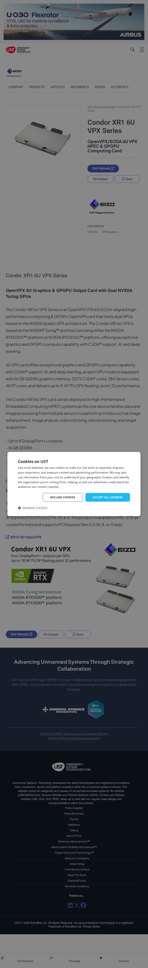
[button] (32, 507)
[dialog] (73, 484)
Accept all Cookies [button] (108, 497)
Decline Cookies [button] (62, 497)
